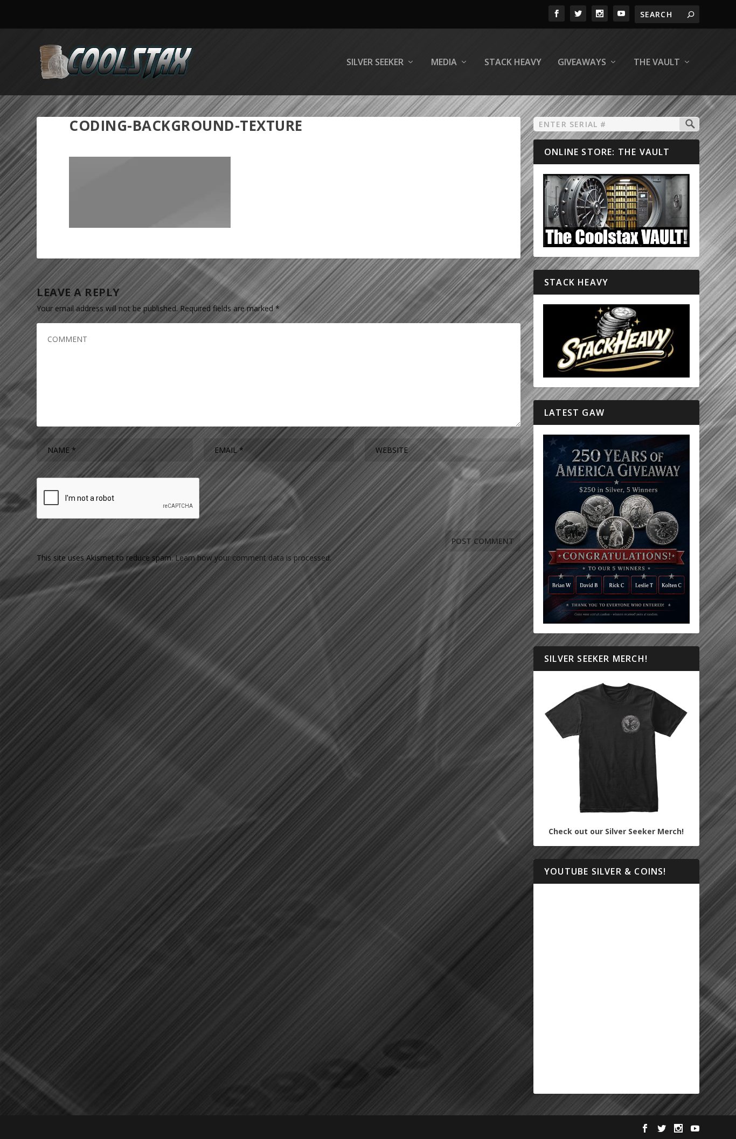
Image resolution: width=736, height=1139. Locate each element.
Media (444, 63)
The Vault (657, 63)
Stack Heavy (512, 63)
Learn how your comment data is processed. (253, 558)
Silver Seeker (375, 63)
